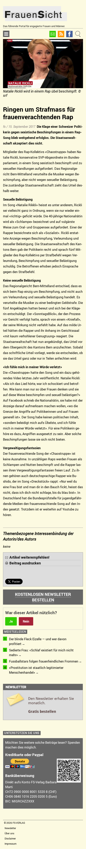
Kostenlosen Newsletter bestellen (43, 597)
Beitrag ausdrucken (25, 563)
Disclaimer (10, 838)
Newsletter (10, 828)
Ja (11, 621)
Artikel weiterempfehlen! (29, 557)
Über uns (9, 833)
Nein (26, 621)
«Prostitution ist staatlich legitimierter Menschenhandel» (36, 670)
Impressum (10, 843)
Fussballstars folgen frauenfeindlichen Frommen (43, 661)
